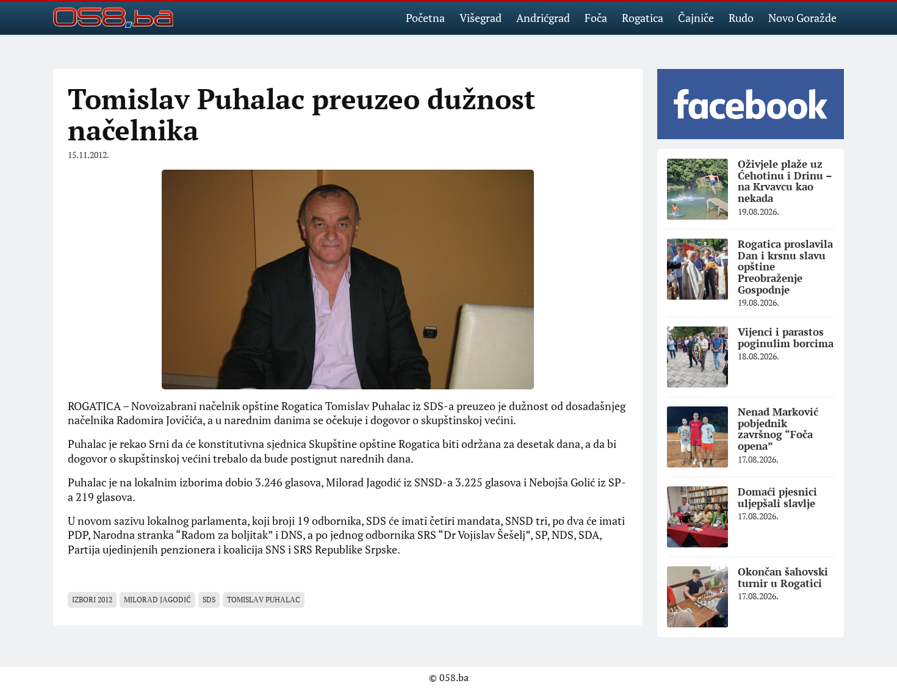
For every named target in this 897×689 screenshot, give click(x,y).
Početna (425, 17)
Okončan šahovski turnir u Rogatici (783, 577)
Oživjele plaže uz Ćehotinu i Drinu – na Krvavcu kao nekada (785, 181)
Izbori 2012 (92, 599)
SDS (209, 599)
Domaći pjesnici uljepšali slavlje (777, 497)
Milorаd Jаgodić (157, 599)
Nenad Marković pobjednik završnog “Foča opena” (778, 429)
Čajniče (696, 17)
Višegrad (480, 17)
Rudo (741, 17)
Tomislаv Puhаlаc (263, 599)
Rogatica (642, 17)
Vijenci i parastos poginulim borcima (786, 337)
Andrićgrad (543, 17)
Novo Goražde (802, 17)
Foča (596, 17)
